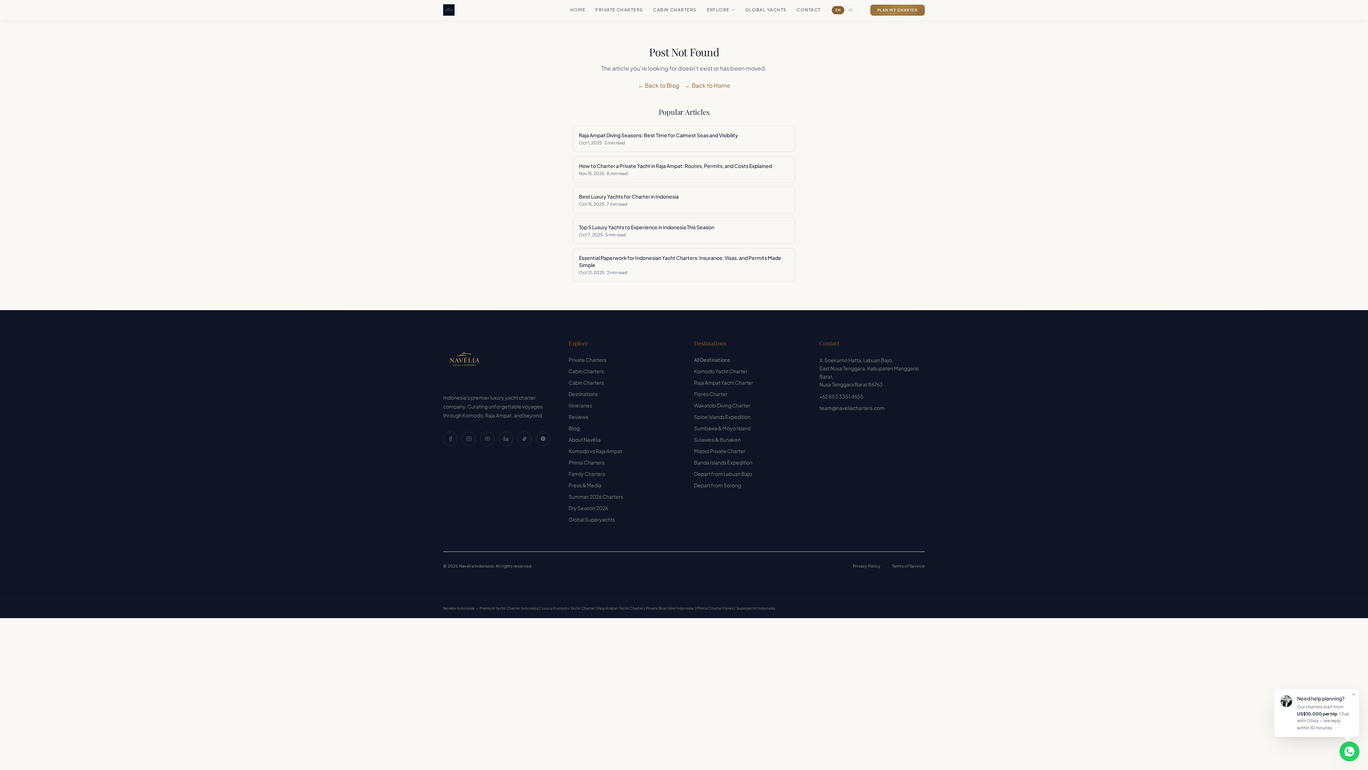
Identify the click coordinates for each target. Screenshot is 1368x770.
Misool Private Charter (719, 451)
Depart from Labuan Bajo (723, 474)
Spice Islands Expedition (722, 417)
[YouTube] (487, 439)
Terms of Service (908, 566)
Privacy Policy (867, 566)
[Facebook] (450, 439)
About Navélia (585, 439)
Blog (574, 428)
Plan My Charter (897, 10)
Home (578, 9)
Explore (718, 9)
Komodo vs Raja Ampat (595, 451)
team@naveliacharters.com (852, 408)
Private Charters (619, 9)
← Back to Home (707, 85)
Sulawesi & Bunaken (717, 439)
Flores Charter (710, 394)
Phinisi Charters (587, 462)
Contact (808, 9)
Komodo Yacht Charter (720, 371)
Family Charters (587, 474)
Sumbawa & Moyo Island (722, 428)
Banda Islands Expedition (723, 462)
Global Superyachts (592, 519)
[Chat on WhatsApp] (1349, 751)
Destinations (583, 394)
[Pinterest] (543, 439)
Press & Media (585, 485)
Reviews (578, 417)
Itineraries (580, 405)
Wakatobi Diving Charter (722, 405)
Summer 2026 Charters (596, 496)
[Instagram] (469, 439)
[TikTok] (524, 439)
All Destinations (712, 359)
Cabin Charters (674, 9)
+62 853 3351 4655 (841, 396)
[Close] (1353, 694)
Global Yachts (766, 9)
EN (838, 10)
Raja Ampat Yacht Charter (723, 382)
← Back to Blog (658, 85)
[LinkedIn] (506, 439)
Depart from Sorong (717, 485)
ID (851, 10)
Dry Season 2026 (588, 508)
